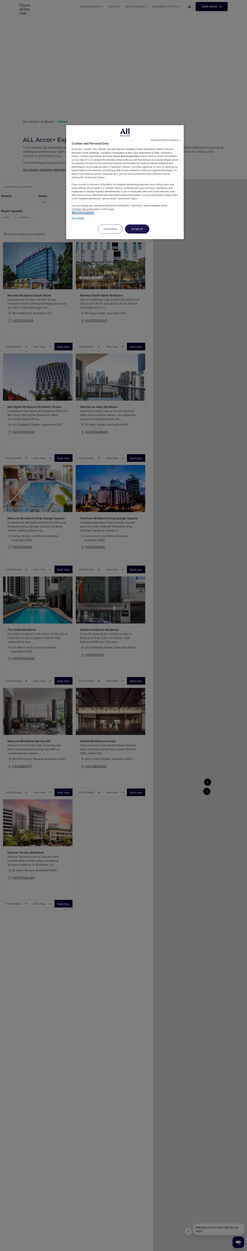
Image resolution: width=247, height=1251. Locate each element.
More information (83, 212)
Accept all (137, 228)
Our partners (78, 218)
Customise (110, 228)
